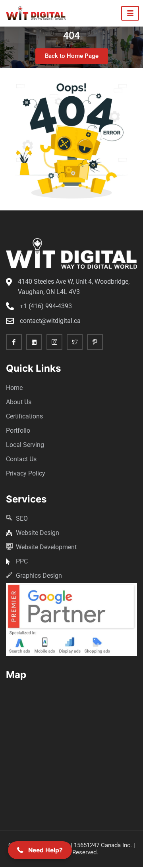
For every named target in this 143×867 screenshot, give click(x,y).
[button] (40, 850)
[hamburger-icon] (130, 13)
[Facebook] (14, 342)
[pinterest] (95, 342)
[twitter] (75, 342)
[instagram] (54, 342)
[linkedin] (34, 342)
